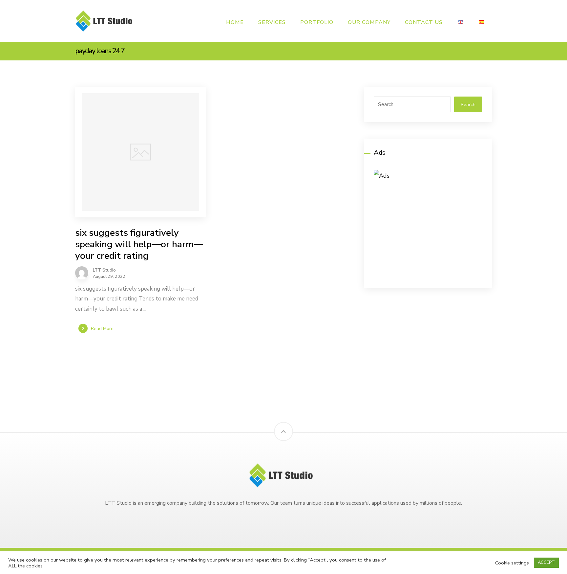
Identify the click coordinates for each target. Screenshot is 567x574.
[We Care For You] (106, 21)
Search (468, 104)
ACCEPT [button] (546, 562)
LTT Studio (104, 270)
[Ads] (428, 224)
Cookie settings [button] (512, 563)
